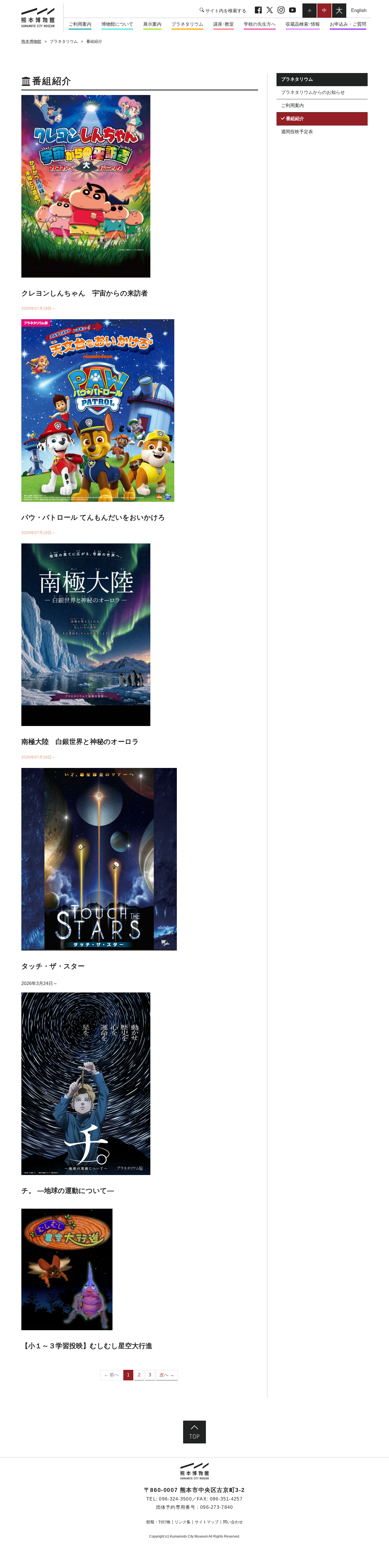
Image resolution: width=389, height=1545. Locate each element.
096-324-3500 (175, 1499)
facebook (258, 10)
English (359, 10)
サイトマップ (207, 1522)
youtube (292, 10)
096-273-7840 (216, 1507)
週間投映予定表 (297, 131)
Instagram (281, 10)
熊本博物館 (31, 41)
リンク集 (183, 1522)
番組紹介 (295, 118)
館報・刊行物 (158, 1522)
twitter (270, 10)
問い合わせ (233, 1522)
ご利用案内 (292, 105)
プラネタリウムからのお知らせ (313, 92)
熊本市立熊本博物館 (40, 17)
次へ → (166, 1374)
